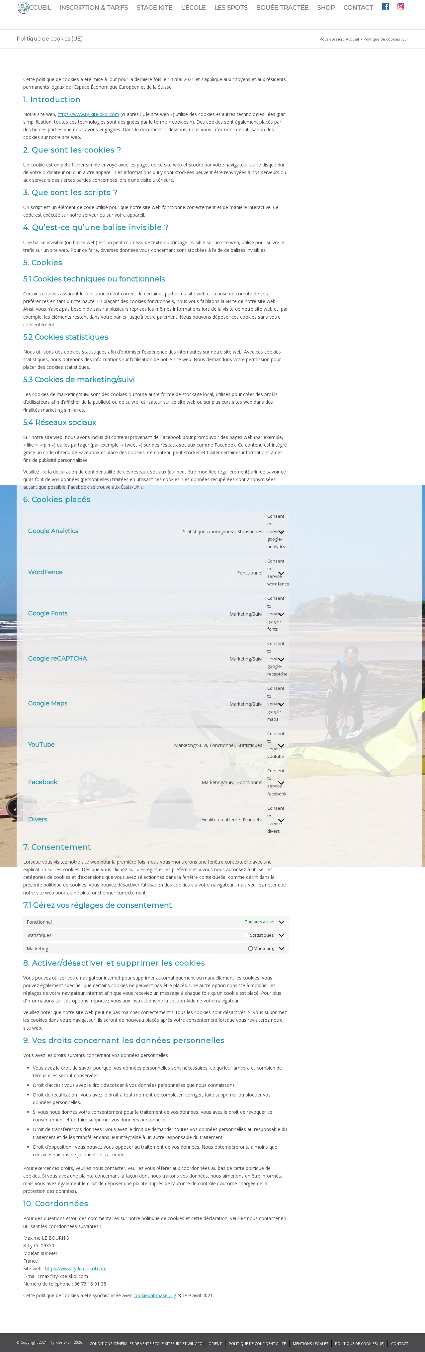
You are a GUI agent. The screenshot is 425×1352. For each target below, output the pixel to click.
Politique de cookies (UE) (50, 39)
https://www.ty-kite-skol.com (88, 114)
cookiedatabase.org (154, 1295)
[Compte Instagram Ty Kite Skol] (400, 7)
